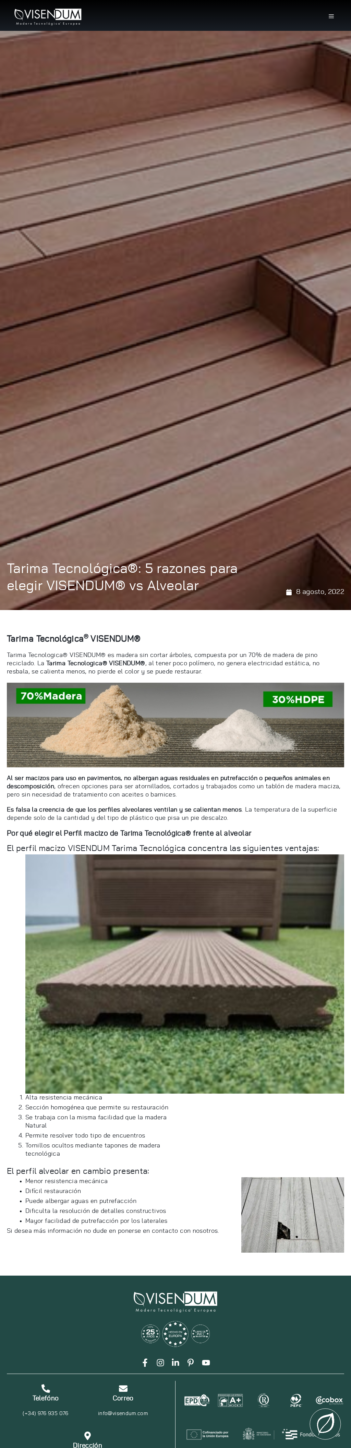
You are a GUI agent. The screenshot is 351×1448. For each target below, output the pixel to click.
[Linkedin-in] (175, 1363)
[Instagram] (160, 1363)
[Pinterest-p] (190, 1363)
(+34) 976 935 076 (45, 1413)
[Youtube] (206, 1363)
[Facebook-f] (145, 1363)
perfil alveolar (42, 1171)
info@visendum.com (123, 1413)
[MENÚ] (331, 16)
